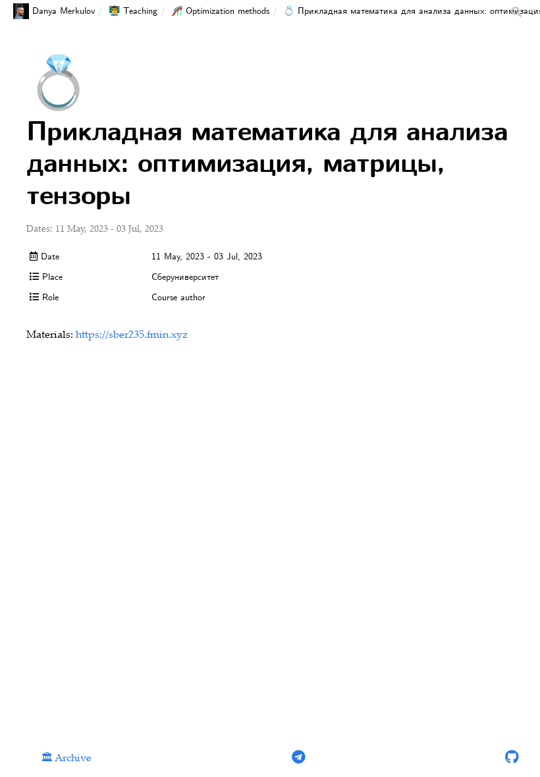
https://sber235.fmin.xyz (132, 335)
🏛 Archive (66, 758)
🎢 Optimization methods (220, 11)
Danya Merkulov (63, 11)
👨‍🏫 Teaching (133, 11)
